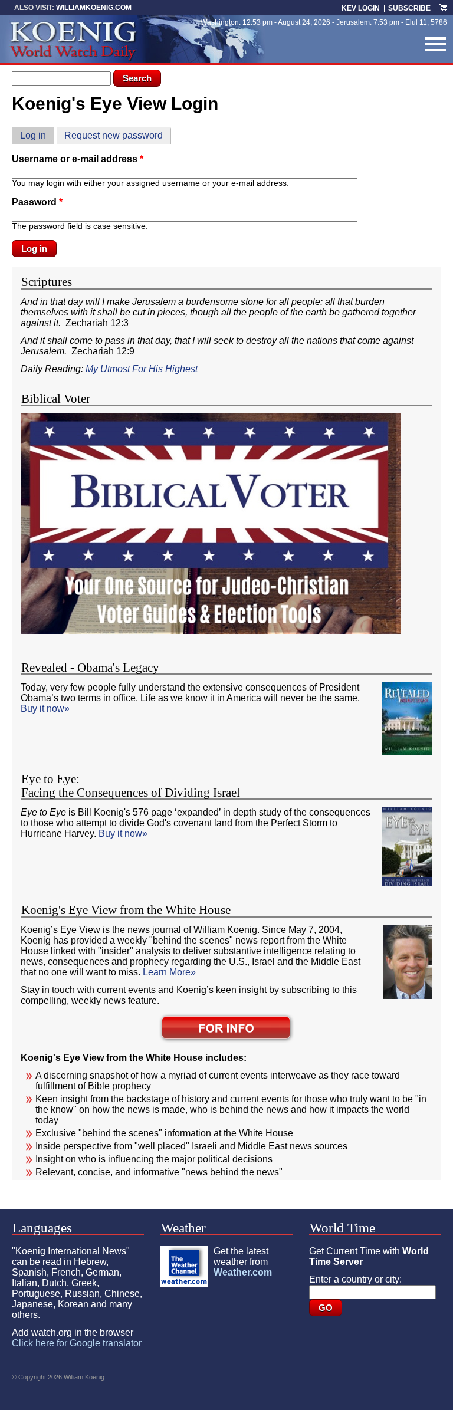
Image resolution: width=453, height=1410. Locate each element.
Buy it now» (45, 709)
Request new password (113, 135)
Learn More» (169, 972)
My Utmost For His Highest (143, 369)
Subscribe (409, 8)
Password (37, 202)
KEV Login (361, 8)
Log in (37, 135)
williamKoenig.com (94, 8)
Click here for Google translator (77, 1343)
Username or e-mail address (77, 159)
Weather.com (243, 1272)
